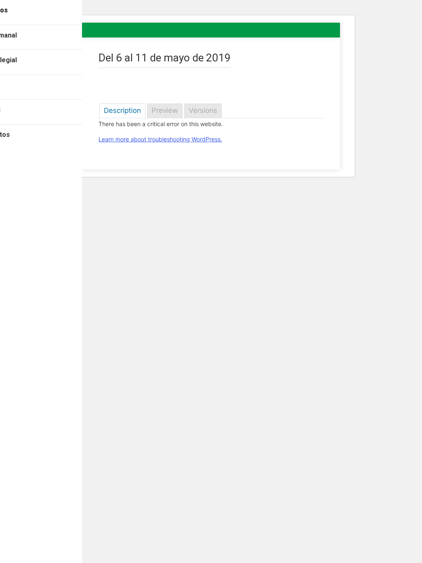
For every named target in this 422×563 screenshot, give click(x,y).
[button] (76, 12)
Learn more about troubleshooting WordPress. (160, 139)
